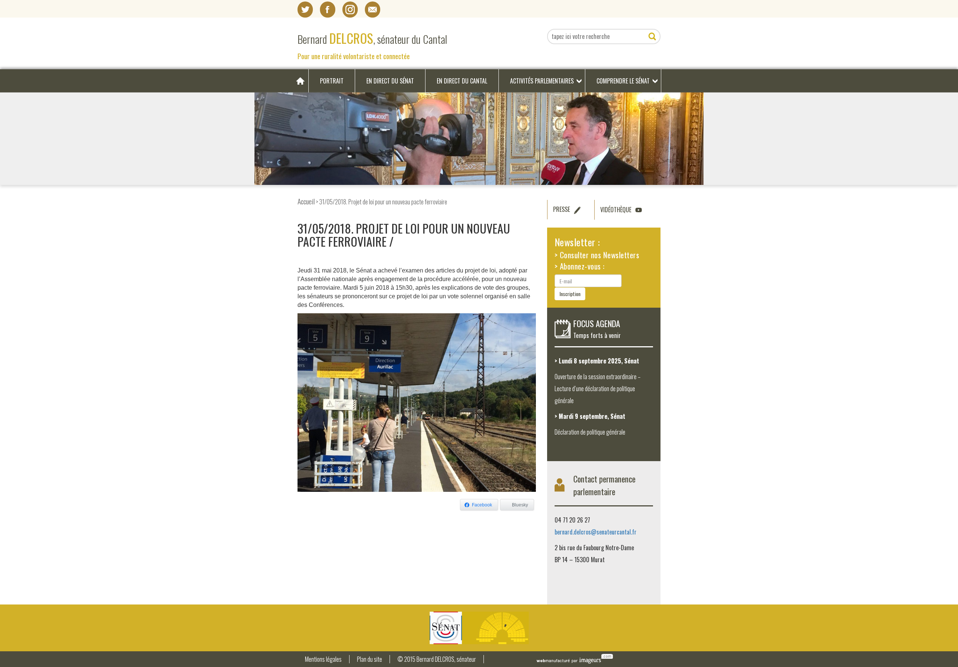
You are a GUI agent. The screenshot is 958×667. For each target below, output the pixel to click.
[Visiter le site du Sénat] (479, 627)
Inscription (569, 294)
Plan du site (369, 659)
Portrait (332, 80)
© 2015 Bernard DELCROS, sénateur (436, 659)
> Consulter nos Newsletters (597, 255)
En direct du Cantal (462, 80)
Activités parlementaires (542, 80)
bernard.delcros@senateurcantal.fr (596, 531)
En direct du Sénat (390, 80)
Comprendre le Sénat (623, 80)
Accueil (306, 201)
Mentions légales (323, 659)
